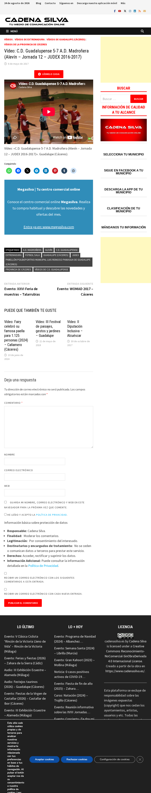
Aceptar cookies (44, 759)
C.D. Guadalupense (67, 250)
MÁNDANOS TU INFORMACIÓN (123, 227)
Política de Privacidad (51, 514)
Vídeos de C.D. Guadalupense (51, 269)
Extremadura (14, 255)
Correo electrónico (18, 470)
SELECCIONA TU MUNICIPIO (123, 154)
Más (123, 3)
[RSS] (140, 11)
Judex (75, 255)
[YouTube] (120, 11)
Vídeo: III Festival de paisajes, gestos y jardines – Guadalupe (48, 329)
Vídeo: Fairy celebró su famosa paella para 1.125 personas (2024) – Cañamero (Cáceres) (16, 336)
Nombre (9, 454)
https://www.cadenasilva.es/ (125, 671)
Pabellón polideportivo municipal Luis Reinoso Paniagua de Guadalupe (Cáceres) (48, 262)
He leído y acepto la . (37, 514)
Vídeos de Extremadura (30, 39)
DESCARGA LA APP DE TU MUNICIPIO (123, 191)
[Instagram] (130, 11)
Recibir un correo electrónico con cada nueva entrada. (43, 593)
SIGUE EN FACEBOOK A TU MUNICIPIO (123, 172)
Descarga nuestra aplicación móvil (97, 3)
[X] (125, 11)
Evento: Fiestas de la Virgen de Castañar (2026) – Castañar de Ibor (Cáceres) (25, 698)
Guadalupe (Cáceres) (55, 255)
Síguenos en (66, 3)
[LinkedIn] (135, 11)
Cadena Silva (137, 641)
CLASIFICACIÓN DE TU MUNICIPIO (123, 210)
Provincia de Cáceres (18, 269)
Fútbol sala (32, 255)
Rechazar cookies (76, 759)
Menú (14, 31)
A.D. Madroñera (32, 250)
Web (7, 485)
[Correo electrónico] (144, 11)
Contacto (50, 3)
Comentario (13, 402)
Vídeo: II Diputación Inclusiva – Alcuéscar (75, 329)
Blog (38, 3)
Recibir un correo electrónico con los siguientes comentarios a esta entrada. (39, 579)
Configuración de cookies (115, 759)
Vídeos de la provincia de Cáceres (25, 44)
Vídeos (8, 39)
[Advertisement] (126, 60)
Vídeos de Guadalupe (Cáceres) (66, 39)
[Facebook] (115, 11)
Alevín (48, 250)
